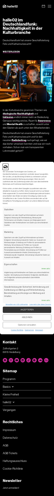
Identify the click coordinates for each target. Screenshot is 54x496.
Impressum (39, 330)
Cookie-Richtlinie (17, 330)
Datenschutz (29, 330)
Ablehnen (27, 317)
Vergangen (9, 409)
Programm (9, 379)
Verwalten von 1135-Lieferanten (17, 304)
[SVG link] (10, 6)
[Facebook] (5, 360)
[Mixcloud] (46, 360)
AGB (5, 445)
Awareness (44, 120)
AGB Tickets (10, 453)
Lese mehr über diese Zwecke (40, 304)
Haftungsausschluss (15, 460)
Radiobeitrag (19, 140)
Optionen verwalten (27, 325)
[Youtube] (17, 360)
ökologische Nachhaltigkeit (18, 113)
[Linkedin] (22, 360)
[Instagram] (11, 360)
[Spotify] (34, 360)
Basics (7, 386)
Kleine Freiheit (11, 394)
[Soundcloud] (40, 360)
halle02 (7, 402)
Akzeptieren (27, 310)
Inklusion (8, 117)
